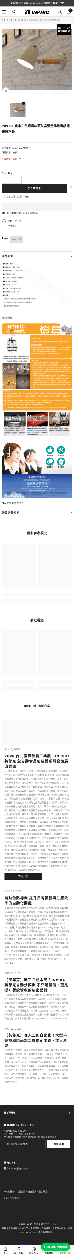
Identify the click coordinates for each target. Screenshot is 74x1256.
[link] (19, 595)
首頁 (3, 20)
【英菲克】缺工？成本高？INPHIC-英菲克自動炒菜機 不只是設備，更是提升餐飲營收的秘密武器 (36, 985)
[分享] (69, 188)
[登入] (60, 12)
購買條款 (24, 197)
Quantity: (7, 173)
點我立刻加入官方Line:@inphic (26, 3)
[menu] (4, 12)
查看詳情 (23, 876)
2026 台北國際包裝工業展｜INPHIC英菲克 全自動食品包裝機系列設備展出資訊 (36, 761)
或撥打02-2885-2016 (53, 3)
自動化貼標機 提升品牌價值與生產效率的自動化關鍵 (36, 901)
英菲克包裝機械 (11, 1198)
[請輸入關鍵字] (14, 12)
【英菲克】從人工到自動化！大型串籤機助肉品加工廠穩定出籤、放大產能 (35, 1040)
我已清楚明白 (12, 196)
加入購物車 (34, 188)
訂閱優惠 (59, 1144)
